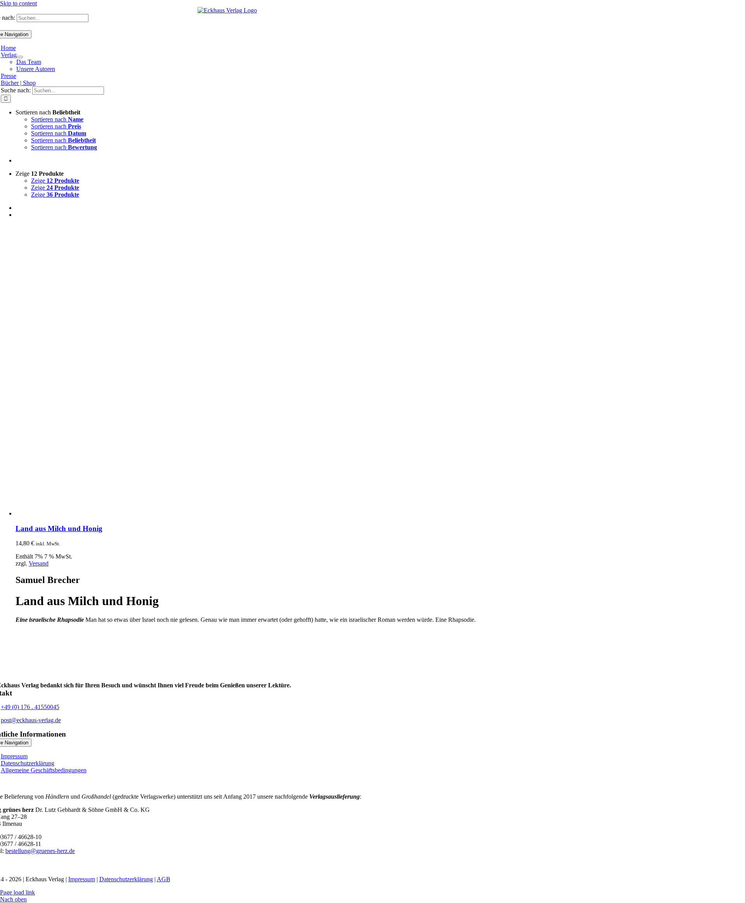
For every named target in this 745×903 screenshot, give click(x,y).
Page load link (17, 892)
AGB (163, 879)
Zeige (55, 180)
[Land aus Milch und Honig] (113, 513)
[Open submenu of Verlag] (20, 57)
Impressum (81, 879)
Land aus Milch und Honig (59, 528)
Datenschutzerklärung (126, 879)
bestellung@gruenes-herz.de (40, 851)
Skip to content (18, 3)
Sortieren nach (57, 119)
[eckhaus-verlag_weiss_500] (227, 678)
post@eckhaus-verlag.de (31, 720)
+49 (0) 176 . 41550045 (30, 707)
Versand (39, 563)
